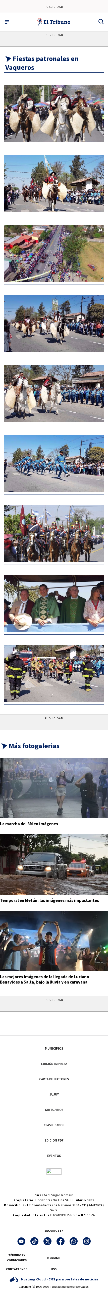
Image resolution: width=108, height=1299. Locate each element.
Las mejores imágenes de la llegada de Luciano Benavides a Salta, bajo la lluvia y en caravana (44, 979)
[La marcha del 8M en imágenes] (54, 788)
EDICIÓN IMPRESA (54, 1064)
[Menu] (7, 22)
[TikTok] (34, 1241)
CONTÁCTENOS (16, 1269)
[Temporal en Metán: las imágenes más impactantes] (54, 864)
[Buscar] (101, 21)
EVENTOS (54, 1156)
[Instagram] (87, 1241)
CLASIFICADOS (54, 1125)
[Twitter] (47, 1241)
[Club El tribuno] (54, 1171)
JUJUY (54, 1094)
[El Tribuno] (54, 21)
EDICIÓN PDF (54, 1140)
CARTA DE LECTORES (54, 1079)
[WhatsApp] (74, 1241)
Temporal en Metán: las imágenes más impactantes (49, 900)
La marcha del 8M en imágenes (29, 824)
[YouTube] (21, 1241)
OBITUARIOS (54, 1110)
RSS (54, 1269)
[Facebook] (61, 1241)
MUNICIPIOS (54, 1048)
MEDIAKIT (54, 1258)
